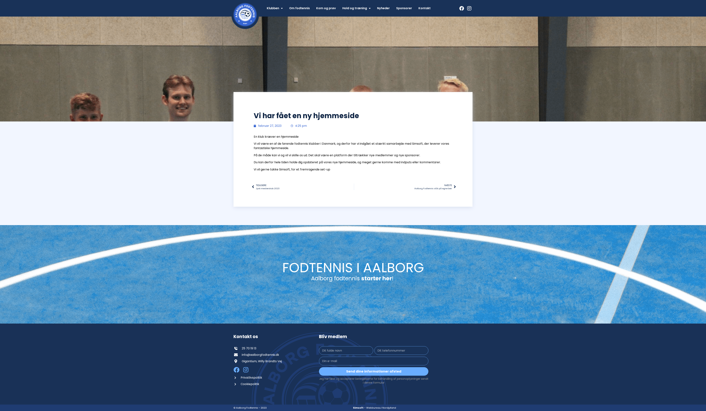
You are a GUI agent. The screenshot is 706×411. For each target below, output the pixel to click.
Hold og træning (354, 8)
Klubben (273, 8)
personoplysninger (409, 379)
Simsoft (358, 408)
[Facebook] (461, 8)
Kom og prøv (326, 8)
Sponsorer (404, 8)
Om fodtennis (299, 8)
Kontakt (424, 8)
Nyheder (383, 8)
